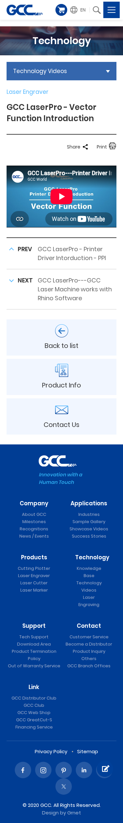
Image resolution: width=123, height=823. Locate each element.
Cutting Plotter (34, 568)
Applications (89, 503)
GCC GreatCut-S (34, 720)
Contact (89, 626)
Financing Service (34, 727)
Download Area (34, 644)
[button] (78, 9)
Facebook (23, 770)
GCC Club (34, 705)
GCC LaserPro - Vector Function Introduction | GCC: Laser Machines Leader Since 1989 (25, 9)
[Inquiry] (105, 768)
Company (34, 503)
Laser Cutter (34, 583)
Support (34, 626)
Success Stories (89, 536)
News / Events (34, 536)
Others (88, 658)
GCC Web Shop (34, 712)
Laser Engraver (34, 575)
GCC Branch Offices (89, 666)
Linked (84, 770)
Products (34, 557)
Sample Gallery (88, 521)
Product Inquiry (89, 651)
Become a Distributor (89, 644)
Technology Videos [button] (40, 71)
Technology (92, 557)
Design (50, 812)
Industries (89, 514)
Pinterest (63, 770)
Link (34, 687)
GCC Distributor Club (33, 698)
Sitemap (87, 751)
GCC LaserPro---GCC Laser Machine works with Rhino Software (75, 289)
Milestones (34, 521)
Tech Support (34, 637)
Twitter (63, 786)
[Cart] (61, 10)
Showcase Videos (89, 529)
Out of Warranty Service (34, 666)
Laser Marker (34, 590)
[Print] (112, 146)
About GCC (34, 514)
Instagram (43, 770)
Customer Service (89, 637)
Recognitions (34, 529)
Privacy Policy (51, 751)
